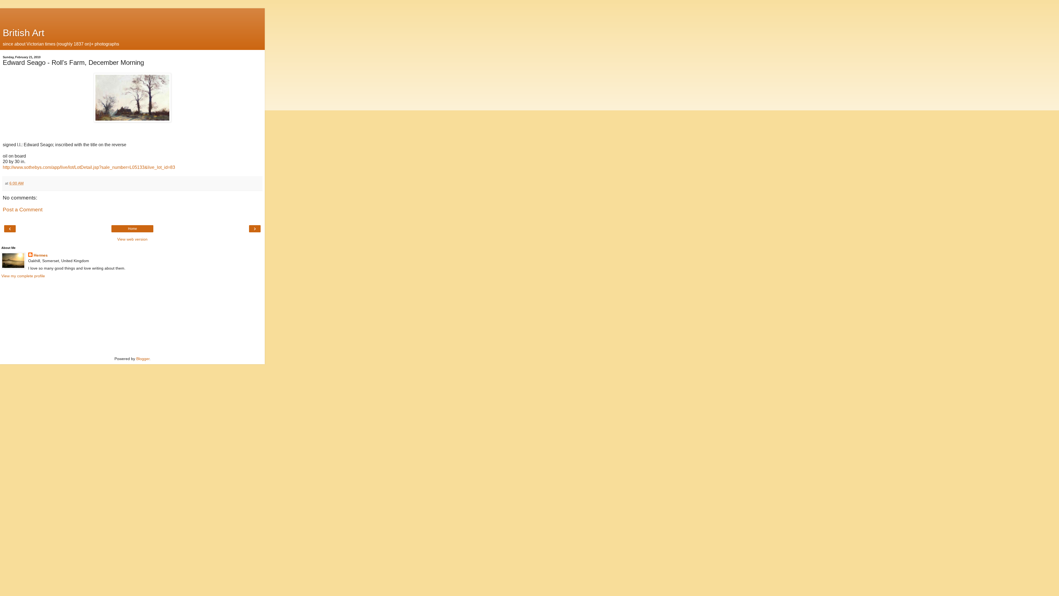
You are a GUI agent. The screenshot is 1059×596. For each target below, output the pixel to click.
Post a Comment (22, 209)
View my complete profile (23, 276)
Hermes (41, 255)
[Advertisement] (132, 15)
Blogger (142, 358)
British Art (23, 33)
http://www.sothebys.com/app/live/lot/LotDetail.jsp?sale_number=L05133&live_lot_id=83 (89, 167)
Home (132, 229)
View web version (132, 239)
